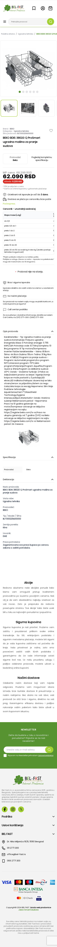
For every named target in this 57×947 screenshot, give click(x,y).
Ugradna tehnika (25, 34)
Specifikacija (9, 457)
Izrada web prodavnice (40, 907)
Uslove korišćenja (45, 755)
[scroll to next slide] (20, 92)
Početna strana (8, 34)
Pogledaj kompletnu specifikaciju (42, 159)
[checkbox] (5, 755)
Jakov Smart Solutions (28, 910)
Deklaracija (8, 479)
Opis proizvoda (10, 331)
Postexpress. (9, 203)
